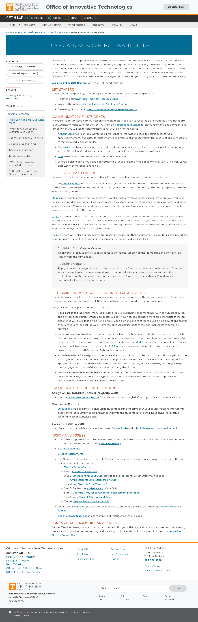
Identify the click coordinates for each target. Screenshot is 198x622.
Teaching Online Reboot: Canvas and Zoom (112, 109)
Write (56, 18)
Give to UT (147, 599)
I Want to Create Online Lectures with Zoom (23, 130)
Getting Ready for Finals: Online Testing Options (23, 173)
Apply (145, 596)
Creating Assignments (70, 453)
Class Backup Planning (22, 144)
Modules (57, 198)
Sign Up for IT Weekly (18, 560)
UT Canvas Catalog (24, 80)
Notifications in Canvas (127, 124)
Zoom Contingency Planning (26, 138)
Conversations (66, 147)
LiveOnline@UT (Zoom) (24, 73)
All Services (27, 25)
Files (54, 235)
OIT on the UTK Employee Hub (23, 572)
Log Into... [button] (98, 25)
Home (12, 25)
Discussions (65, 408)
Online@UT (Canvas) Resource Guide (96, 99)
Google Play (68, 535)
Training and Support (21, 150)
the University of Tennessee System (49, 612)
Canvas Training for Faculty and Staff (103, 104)
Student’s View (94, 488)
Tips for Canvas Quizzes (77, 467)
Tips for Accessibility (20, 156)
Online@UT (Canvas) (24, 66)
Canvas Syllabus (70, 183)
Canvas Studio (120, 428)
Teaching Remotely (17, 114)
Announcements (68, 134)
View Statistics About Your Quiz (91, 501)
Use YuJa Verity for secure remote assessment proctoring (106, 492)
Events (102, 596)
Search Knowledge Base (157, 570)
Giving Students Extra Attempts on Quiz (93, 479)
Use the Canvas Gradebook (73, 516)
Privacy (168, 596)
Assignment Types (69, 448)
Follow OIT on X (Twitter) (19, 556)
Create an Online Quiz (84, 471)
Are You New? (52, 25)
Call (90, 18)
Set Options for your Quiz (87, 475)
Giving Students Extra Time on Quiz (90, 484)
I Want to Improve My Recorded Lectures (22, 164)
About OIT (82, 549)
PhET (112, 346)
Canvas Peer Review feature (83, 397)
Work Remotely (15, 106)
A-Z (122, 596)
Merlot (139, 342)
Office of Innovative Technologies (89, 7)
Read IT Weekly (14, 564)
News (133, 25)
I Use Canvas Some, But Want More (26, 121)
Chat (74, 18)
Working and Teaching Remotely (19, 97)
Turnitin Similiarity (111, 443)
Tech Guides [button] (76, 25)
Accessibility (170, 599)
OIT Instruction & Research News (24, 568)
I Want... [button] (117, 25)
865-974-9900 (153, 560)
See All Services (119, 554)
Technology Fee (85, 559)
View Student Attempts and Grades (93, 497)
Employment (84, 554)
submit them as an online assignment (155, 428)
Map (101, 599)
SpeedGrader (78, 506)
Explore (37, 18)
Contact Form (152, 566)
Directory (125, 599)
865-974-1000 (16, 601)
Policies (115, 559)
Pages (55, 216)
